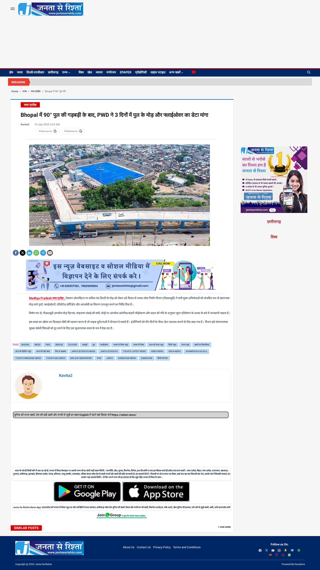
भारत (20, 72)
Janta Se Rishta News (83, 351)
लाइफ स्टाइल (157, 72)
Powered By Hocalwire (293, 564)
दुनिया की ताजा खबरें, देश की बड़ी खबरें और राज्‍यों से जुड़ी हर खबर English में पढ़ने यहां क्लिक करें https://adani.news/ (75, 414)
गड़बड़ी (84, 344)
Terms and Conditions (187, 547)
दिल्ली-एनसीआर (35, 72)
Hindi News (157, 351)
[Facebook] (16, 251)
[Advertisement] (160, 43)
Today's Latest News (134, 351)
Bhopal (26, 344)
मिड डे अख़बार (60, 351)
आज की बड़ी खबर (43, 351)
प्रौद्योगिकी (141, 72)
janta (109, 358)
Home (14, 91)
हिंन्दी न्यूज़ (172, 344)
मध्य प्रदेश (35, 91)
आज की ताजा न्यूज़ (156, 344)
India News (174, 351)
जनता (99, 358)
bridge (59, 344)
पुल (93, 344)
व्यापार (99, 72)
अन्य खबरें (174, 72)
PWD (48, 344)
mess (37, 344)
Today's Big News (55, 358)
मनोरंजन (111, 72)
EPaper (125, 72)
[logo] (50, 9)
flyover (72, 344)
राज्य (65, 72)
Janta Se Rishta (109, 351)
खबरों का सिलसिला (201, 344)
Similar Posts (26, 528)
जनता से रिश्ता (138, 344)
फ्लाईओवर (104, 344)
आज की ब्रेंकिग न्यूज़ (23, 351)
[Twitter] (23, 251)
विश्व (81, 72)
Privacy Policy (162, 547)
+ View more (224, 527)
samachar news (127, 358)
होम (11, 72)
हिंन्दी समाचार (163, 358)
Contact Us (144, 547)
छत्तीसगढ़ (53, 72)
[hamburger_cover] (12, 8)
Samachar (146, 358)
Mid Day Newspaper (81, 358)
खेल (90, 72)
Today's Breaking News (28, 358)
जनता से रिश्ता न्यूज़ (120, 344)
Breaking (18, 82)
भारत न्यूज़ (185, 344)
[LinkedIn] (29, 251)
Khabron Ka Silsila (196, 351)
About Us (128, 547)
